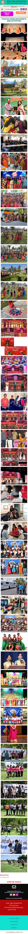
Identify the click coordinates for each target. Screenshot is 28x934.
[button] (2, 9)
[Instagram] (23, 9)
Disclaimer (14, 927)
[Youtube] (26, 9)
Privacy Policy (14, 924)
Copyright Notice (14, 921)
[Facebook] (21, 9)
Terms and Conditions (14, 918)
